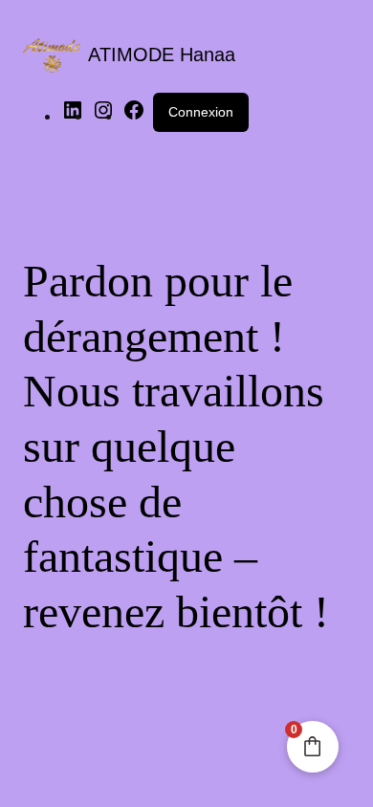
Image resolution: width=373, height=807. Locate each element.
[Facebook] (133, 116)
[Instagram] (103, 116)
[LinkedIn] (72, 116)
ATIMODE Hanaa (161, 54)
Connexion (200, 112)
